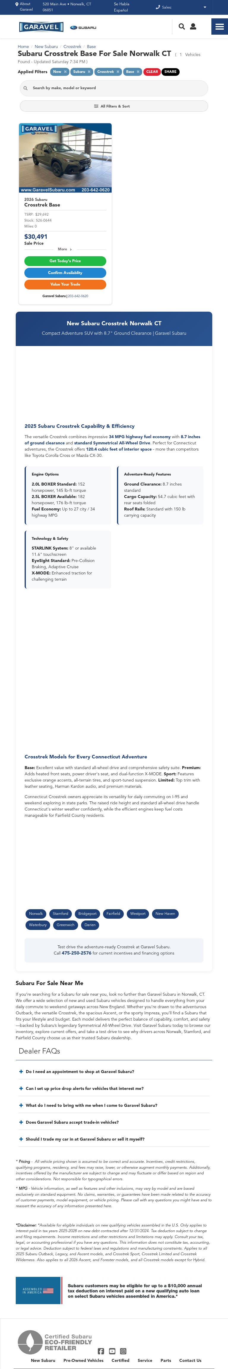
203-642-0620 (78, 296)
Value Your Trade (65, 284)
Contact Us (190, 1361)
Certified (120, 1361)
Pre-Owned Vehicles (83, 1361)
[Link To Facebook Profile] (101, 1351)
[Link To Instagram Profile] (123, 1351)
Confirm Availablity (65, 273)
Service (145, 1361)
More (62, 249)
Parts (166, 1361)
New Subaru (43, 1361)
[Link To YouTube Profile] (112, 1351)
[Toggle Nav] (219, 26)
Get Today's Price (65, 261)
